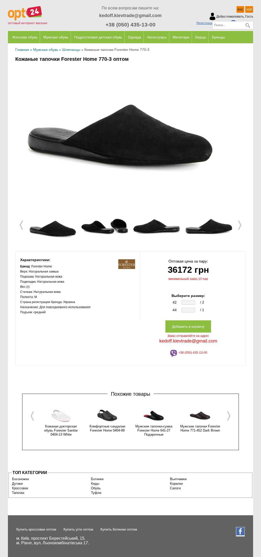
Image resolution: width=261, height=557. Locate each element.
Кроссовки (20, 488)
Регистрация (206, 23)
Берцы (200, 37)
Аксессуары (157, 37)
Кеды (95, 483)
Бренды (218, 37)
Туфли (96, 493)
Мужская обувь (55, 37)
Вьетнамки (178, 479)
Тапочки (18, 493)
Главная (22, 50)
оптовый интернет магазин (27, 23)
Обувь (96, 488)
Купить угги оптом (78, 529)
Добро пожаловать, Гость (234, 16)
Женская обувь (24, 37)
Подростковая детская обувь (98, 37)
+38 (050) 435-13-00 (130, 24)
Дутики (17, 483)
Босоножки (20, 479)
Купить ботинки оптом (118, 529)
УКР (249, 9)
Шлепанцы (71, 50)
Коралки (176, 483)
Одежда (134, 37)
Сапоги (175, 488)
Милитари (181, 37)
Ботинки (97, 479)
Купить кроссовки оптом (36, 529)
